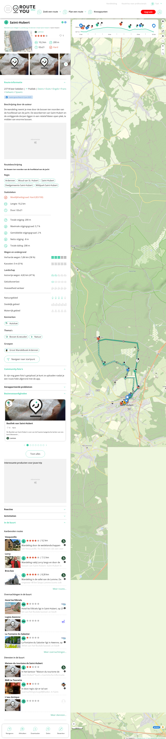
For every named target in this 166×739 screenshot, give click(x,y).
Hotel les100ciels (13, 600)
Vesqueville (11, 537)
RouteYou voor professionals (134, 3)
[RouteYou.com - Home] (24, 9)
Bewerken (61, 733)
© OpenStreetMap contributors (155, 738)
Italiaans (9, 92)
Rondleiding (111, 3)
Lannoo (41, 32)
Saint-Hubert (48, 180)
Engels (56, 88)
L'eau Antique (12, 697)
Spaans (19, 92)
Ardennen (32, 28)
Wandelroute (8, 28)
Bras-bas (9, 570)
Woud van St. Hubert (28, 180)
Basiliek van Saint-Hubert (19, 423)
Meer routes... (59, 588)
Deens (41, 88)
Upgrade (148, 12)
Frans (63, 88)
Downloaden (35, 733)
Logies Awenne (12, 617)
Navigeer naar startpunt (23, 359)
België (16, 28)
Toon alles (35, 453)
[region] (118, 378)
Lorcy (8, 553)
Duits (48, 88)
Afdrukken (22, 733)
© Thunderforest (140, 738)
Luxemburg (24, 28)
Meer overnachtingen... (55, 652)
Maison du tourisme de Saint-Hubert (24, 663)
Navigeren (9, 733)
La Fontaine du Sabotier (17, 634)
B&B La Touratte (13, 680)
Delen (48, 733)
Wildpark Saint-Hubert (47, 185)
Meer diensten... (58, 715)
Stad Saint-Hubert (43, 28)
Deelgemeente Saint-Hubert (19, 185)
